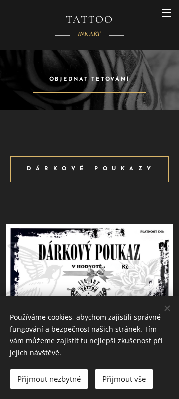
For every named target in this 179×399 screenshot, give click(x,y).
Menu (167, 12)
